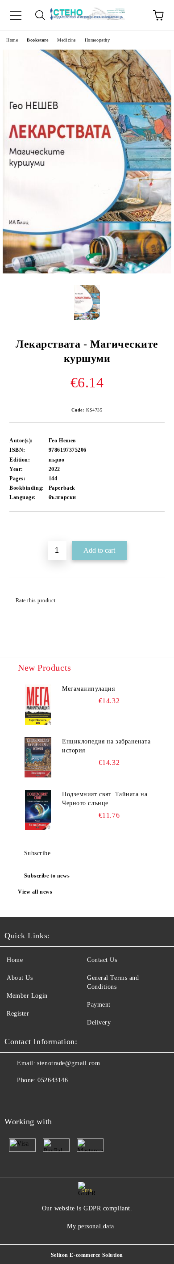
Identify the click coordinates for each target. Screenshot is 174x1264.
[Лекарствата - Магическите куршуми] (87, 271)
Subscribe (37, 853)
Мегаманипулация (88, 688)
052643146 (52, 1080)
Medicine (66, 40)
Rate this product (35, 600)
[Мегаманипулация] (38, 704)
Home (12, 40)
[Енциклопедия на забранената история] (38, 757)
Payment (99, 1004)
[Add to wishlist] (158, 526)
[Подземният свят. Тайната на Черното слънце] (38, 810)
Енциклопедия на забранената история (106, 746)
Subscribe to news (47, 876)
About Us (20, 977)
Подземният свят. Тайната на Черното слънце (104, 798)
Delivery (99, 1022)
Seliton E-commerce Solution (87, 1255)
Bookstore (37, 40)
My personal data (90, 1226)
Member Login (27, 995)
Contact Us (102, 960)
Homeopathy (97, 40)
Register (18, 1013)
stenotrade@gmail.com (68, 1063)
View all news (35, 892)
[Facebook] (16, 1098)
